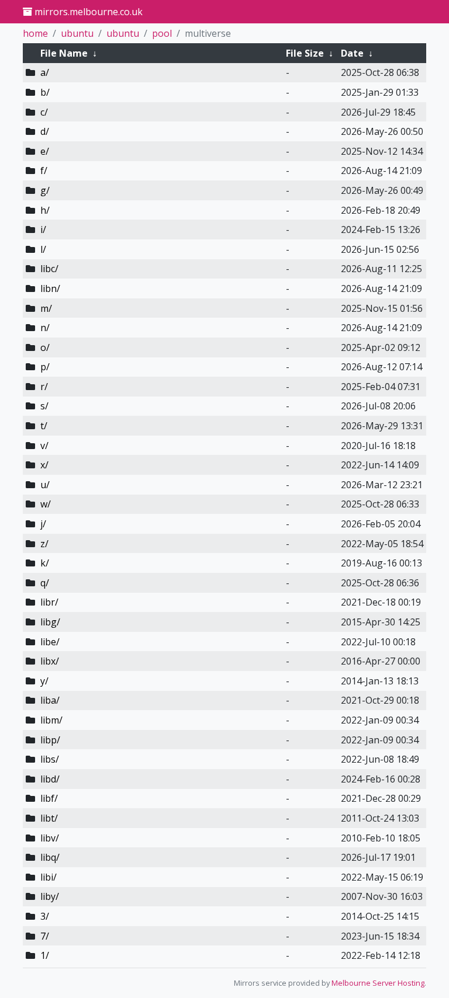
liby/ (49, 896)
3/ (44, 916)
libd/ (50, 779)
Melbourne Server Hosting (377, 983)
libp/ (50, 739)
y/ (44, 680)
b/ (45, 92)
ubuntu (77, 33)
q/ (44, 582)
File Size (305, 53)
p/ (45, 366)
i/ (43, 229)
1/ (44, 955)
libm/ (51, 720)
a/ (44, 72)
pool (162, 33)
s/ (44, 405)
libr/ (49, 602)
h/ (45, 210)
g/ (45, 190)
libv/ (49, 838)
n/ (45, 327)
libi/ (48, 877)
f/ (43, 170)
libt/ (49, 818)
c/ (44, 112)
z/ (44, 543)
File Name (64, 53)
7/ (44, 936)
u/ (45, 484)
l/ (43, 249)
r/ (44, 386)
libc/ (49, 268)
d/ (44, 131)
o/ (45, 347)
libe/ (50, 641)
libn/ (50, 288)
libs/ (49, 759)
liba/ (50, 700)
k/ (44, 563)
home (35, 33)
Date (352, 53)
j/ (43, 523)
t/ (43, 425)
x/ (44, 464)
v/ (44, 445)
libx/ (49, 661)
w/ (45, 504)
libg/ (50, 622)
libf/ (49, 798)
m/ (46, 308)
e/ (44, 151)
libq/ (50, 857)
